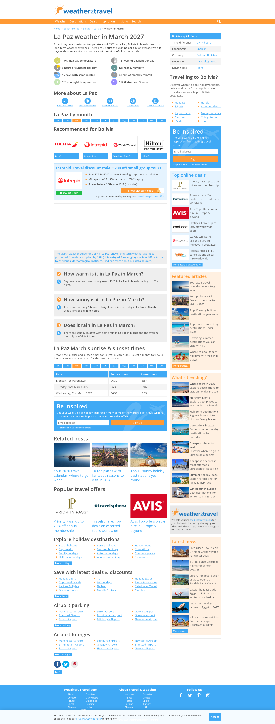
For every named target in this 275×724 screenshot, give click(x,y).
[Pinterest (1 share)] (74, 664)
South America (71, 28)
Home (57, 28)
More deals (61, 596)
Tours (204, 121)
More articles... (180, 365)
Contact (72, 697)
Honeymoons (143, 545)
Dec (161, 120)
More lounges (62, 654)
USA (145, 707)
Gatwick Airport (145, 611)
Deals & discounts (155, 105)
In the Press (86, 708)
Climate (129, 707)
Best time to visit (65, 105)
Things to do (209, 117)
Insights (123, 21)
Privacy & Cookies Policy (89, 718)
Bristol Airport (68, 619)
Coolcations (142, 549)
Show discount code (140, 190)
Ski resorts (141, 557)
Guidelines (91, 700)
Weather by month (87, 105)
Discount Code (69, 193)
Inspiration (107, 21)
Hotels (205, 102)
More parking (62, 625)
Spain (146, 700)
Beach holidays (68, 545)
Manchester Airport (71, 611)
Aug (123, 120)
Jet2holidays (104, 582)
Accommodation (211, 106)
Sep (133, 120)
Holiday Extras (144, 578)
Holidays (180, 102)
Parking (129, 704)
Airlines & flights (69, 586)
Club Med (141, 590)
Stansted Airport (69, 615)
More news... (179, 631)
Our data (90, 694)
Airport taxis (182, 113)
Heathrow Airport (108, 648)
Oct (142, 120)
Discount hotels (68, 590)
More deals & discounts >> (187, 264)
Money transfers (211, 113)
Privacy (71, 700)
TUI (99, 578)
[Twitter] (65, 664)
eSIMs (178, 121)
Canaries (147, 694)
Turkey (147, 704)
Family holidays (68, 553)
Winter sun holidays (109, 557)
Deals (93, 21)
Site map (72, 707)
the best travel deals (201, 520)
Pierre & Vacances (146, 582)
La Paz (97, 28)
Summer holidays (107, 549)
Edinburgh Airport (108, 619)
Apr (86, 120)
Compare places (145, 553)
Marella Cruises (106, 590)
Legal (71, 704)
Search (136, 21)
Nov (152, 120)
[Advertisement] (169, 9)
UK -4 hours (204, 42)
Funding (90, 704)
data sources (143, 261)
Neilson (101, 586)
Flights (179, 106)
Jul (114, 120)
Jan (57, 120)
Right (200, 67)
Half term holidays (70, 557)
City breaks (66, 549)
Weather (61, 21)
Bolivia (86, 28)
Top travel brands (70, 582)
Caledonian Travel (146, 586)
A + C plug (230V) (207, 61)
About (71, 694)
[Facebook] (57, 664)
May (96, 120)
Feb (67, 120)
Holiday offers (67, 578)
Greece (146, 697)
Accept (215, 717)
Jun (105, 120)
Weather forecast (110, 105)
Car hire (180, 117)
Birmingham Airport (109, 615)
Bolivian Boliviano (207, 55)
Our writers (92, 697)
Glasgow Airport (145, 615)
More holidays (62, 563)
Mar (76, 120)
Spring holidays (106, 545)
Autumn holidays (107, 553)
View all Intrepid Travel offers (151, 196)
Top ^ (57, 672)
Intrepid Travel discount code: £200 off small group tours (108, 168)
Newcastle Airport (146, 619)
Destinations (78, 21)
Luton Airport (105, 611)
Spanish (201, 49)
